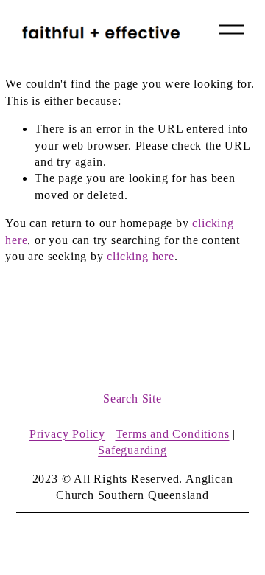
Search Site (132, 398)
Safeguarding (132, 450)
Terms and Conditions (173, 434)
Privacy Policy (67, 434)
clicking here (140, 256)
